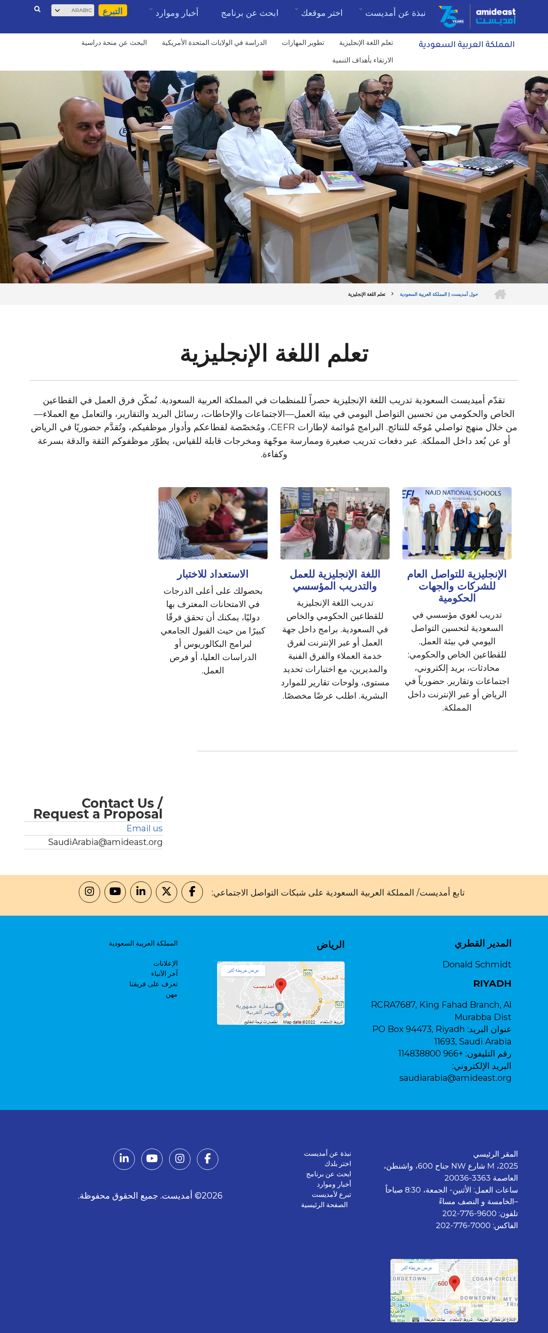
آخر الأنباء (164, 974)
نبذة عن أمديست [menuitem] (395, 16)
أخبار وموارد (334, 1184)
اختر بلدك (338, 1164)
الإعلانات (165, 963)
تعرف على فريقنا (153, 984)
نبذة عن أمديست (327, 1153)
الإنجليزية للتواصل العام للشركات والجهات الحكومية (457, 586)
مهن (172, 994)
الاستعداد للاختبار (213, 574)
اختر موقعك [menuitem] (321, 16)
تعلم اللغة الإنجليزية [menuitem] (366, 43)
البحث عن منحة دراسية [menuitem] (114, 43)
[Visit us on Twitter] (166, 892)
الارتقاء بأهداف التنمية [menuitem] (362, 60)
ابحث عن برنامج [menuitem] (250, 13)
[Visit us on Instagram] (89, 892)
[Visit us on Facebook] (192, 892)
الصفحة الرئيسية (326, 1205)
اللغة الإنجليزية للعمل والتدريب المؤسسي (335, 580)
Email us (144, 828)
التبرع (113, 11)
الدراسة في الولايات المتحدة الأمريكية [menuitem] (214, 43)
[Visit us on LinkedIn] (141, 892)
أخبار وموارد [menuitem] (177, 16)
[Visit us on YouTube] (115, 892)
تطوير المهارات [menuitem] (303, 43)
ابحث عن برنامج (328, 1174)
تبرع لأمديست (331, 1194)
